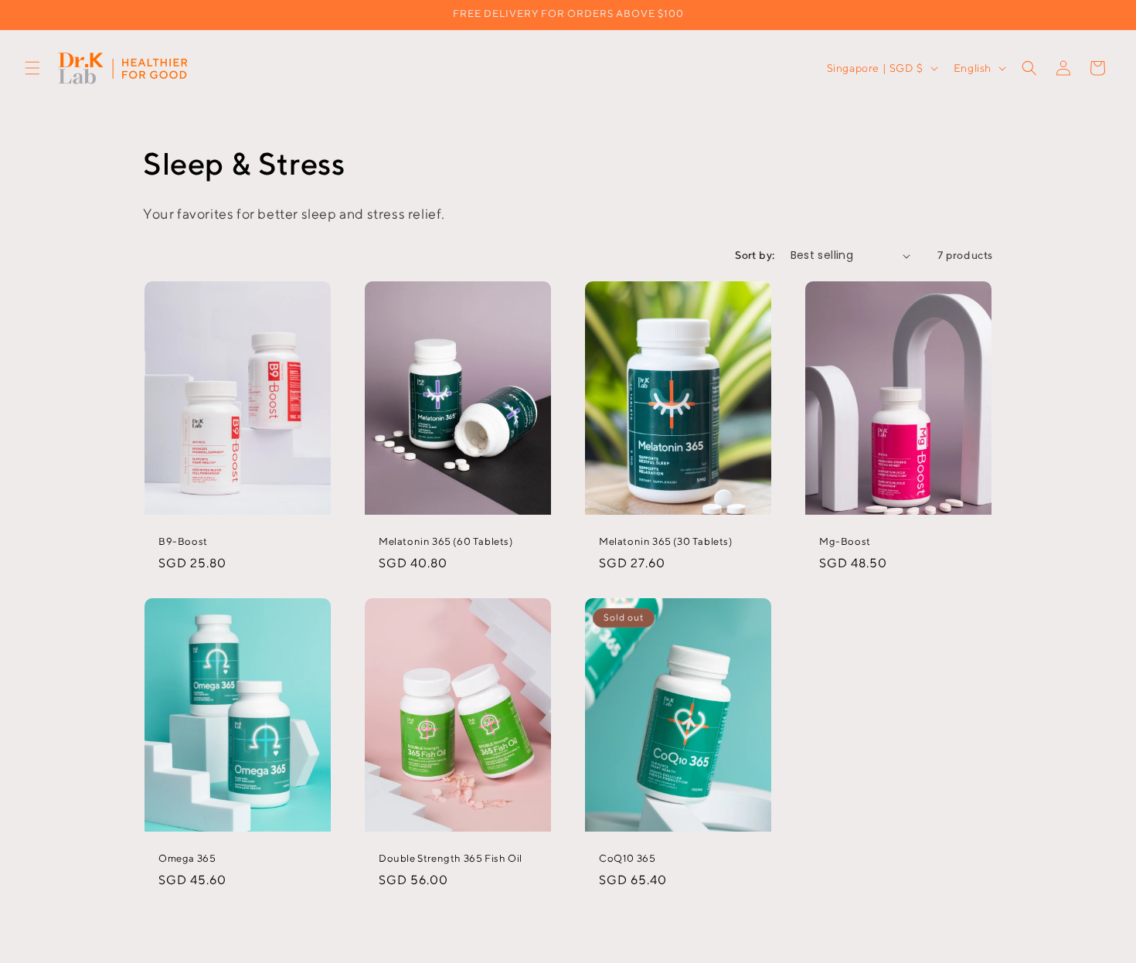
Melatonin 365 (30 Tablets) (666, 541)
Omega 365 (187, 858)
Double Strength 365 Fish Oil (450, 858)
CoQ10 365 (627, 858)
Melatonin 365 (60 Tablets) (446, 541)
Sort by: (754, 255)
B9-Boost (183, 541)
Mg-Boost (845, 541)
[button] (32, 68)
